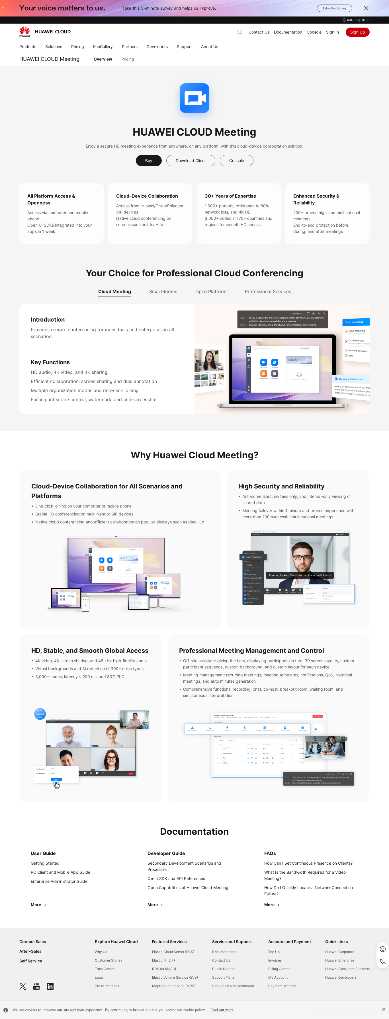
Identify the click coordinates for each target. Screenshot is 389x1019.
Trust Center (104, 969)
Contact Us (259, 32)
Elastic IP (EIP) (163, 960)
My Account (278, 977)
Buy (148, 160)
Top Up (274, 952)
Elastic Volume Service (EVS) (175, 977)
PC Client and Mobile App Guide (60, 872)
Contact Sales (32, 941)
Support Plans (223, 977)
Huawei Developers (341, 977)
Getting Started (45, 863)
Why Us (101, 952)
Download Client (191, 160)
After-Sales (30, 951)
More (36, 904)
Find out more (222, 1010)
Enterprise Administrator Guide (59, 881)
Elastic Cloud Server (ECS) (173, 952)
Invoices (275, 960)
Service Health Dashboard (233, 986)
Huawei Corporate (339, 952)
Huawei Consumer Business (347, 969)
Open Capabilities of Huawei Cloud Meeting (188, 887)
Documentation (288, 32)
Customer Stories (108, 960)
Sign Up (357, 32)
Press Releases (107, 986)
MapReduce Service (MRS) (173, 986)
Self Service (30, 960)
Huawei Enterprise (339, 960)
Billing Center (279, 969)
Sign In (332, 32)
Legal (99, 977)
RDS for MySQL (164, 969)
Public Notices (223, 969)
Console (314, 32)
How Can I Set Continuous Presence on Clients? (308, 863)
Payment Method (282, 986)
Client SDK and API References (176, 878)
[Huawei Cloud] (45, 31)
